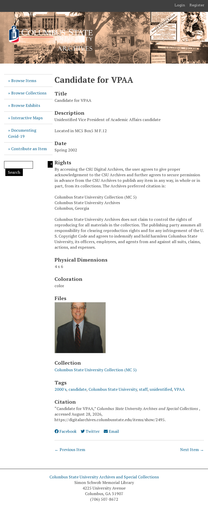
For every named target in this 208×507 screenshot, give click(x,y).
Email (114, 431)
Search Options (50, 164)
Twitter (92, 431)
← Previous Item (70, 449)
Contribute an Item (29, 148)
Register (196, 5)
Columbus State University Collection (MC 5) (95, 370)
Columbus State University (113, 389)
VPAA (179, 389)
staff (143, 389)
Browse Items (23, 80)
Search (14, 172)
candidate (77, 389)
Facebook (68, 431)
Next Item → (192, 449)
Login (180, 5)
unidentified (161, 389)
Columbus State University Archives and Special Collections (104, 477)
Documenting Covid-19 (22, 133)
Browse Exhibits (25, 105)
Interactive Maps (27, 118)
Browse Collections (28, 93)
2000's (60, 389)
